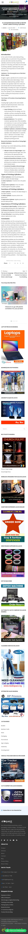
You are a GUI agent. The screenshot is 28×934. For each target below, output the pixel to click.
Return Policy (4, 864)
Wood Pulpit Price (6, 472)
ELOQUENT (10, 923)
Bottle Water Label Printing (14, 260)
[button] (15, 930)
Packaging (15, 11)
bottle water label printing (8, 223)
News (2, 732)
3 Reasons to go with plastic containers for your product (14, 308)
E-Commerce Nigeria (7, 909)
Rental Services (5, 907)
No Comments (14, 29)
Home (8, 11)
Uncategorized (5, 750)
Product (3, 848)
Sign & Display (5, 743)
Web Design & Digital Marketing (10, 900)
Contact (3, 856)
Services (3, 851)
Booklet (3, 725)
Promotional (4, 739)
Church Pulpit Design (6, 469)
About (2, 853)
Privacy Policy (4, 861)
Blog (2, 858)
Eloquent (16, 919)
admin (4, 28)
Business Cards (5, 729)
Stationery (4, 746)
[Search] (24, 428)
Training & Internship (7, 902)
